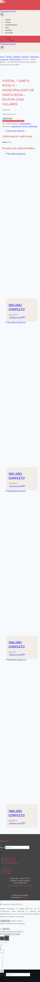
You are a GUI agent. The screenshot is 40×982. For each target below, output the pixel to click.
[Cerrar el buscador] (2, 971)
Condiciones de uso (11, 863)
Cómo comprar (9, 861)
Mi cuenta (7, 871)
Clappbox (26, 897)
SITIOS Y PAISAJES (29, 126)
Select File (6, 929)
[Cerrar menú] (0, 947)
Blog (7, 27)
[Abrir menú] (2, 47)
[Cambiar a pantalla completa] (2, 942)
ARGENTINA (16, 126)
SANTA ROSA (25, 124)
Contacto (8, 30)
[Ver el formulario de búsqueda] (2, 14)
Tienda (7, 22)
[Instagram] (4, 3)
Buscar (2, 847)
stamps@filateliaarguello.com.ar (20, 885)
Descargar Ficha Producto (13, 121)
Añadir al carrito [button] (15, 317)
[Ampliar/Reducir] (1, 942)
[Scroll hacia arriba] (2, 938)
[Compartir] (4, 942)
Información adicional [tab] (15, 131)
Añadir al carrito (7, 118)
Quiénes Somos (11, 25)
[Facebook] (1, 3)
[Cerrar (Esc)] (6, 942)
